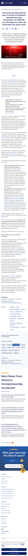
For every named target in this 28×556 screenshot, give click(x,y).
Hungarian (4, 350)
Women (19, 316)
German (23, 344)
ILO (19, 246)
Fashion (12, 329)
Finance (12, 311)
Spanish (9, 344)
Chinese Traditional (14, 350)
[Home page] (7, 3)
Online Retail (20, 318)
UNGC (11, 252)
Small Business (18, 311)
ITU (16, 249)
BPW (6, 205)
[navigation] (25, 3)
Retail (17, 307)
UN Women (15, 152)
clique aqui (21, 231)
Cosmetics (12, 307)
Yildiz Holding (8, 93)
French (4, 347)
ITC (16, 248)
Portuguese (16, 344)
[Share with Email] (16, 29)
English (4, 344)
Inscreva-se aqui (9, 113)
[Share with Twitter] (10, 29)
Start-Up (23, 309)
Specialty (12, 321)
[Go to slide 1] (13, 76)
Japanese (16, 353)
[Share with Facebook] (13, 29)
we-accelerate (12, 275)
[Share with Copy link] (19, 29)
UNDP (16, 251)
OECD (22, 210)
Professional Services (15, 314)
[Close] (26, 540)
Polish (18, 347)
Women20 (4, 96)
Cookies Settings (14, 549)
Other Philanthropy (14, 327)
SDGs (9, 264)
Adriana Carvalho (20, 197)
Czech (23, 347)
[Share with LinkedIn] (7, 29)
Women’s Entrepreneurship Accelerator (12, 83)
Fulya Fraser (14, 154)
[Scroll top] (23, 470)
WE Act (15, 172)
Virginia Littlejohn (17, 168)
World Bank (20, 198)
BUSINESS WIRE (13, 80)
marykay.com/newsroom (7, 301)
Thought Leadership (15, 309)
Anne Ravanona (12, 205)
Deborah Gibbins (5, 137)
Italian (8, 347)
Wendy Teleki (13, 198)
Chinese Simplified (7, 353)
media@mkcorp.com (17, 302)
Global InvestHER (20, 205)
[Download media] (26, 66)
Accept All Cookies (14, 553)
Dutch (13, 347)
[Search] (22, 3)
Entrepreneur (13, 316)
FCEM (16, 202)
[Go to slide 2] (15, 76)
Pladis (10, 155)
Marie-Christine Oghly (9, 200)
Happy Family (4, 216)
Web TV (16, 228)
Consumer (22, 327)
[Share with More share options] (22, 29)
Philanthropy (13, 318)
